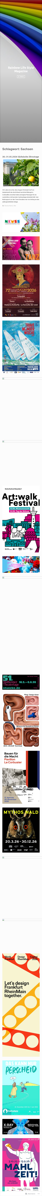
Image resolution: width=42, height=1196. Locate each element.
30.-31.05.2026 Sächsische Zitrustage (20, 157)
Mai (15, 205)
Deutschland (8, 205)
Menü (22, 76)
